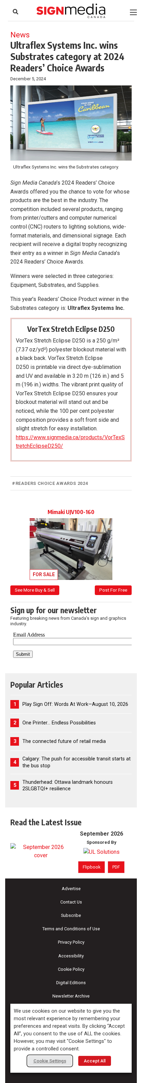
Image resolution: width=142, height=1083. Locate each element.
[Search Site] (15, 11)
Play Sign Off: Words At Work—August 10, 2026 (75, 704)
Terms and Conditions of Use (71, 928)
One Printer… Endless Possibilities (59, 723)
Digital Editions (71, 982)
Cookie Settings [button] (49, 1060)
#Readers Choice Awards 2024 (50, 483)
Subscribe (71, 915)
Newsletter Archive (71, 996)
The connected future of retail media (64, 741)
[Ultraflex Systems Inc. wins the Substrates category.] (71, 123)
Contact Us (71, 902)
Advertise (71, 888)
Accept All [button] (94, 1060)
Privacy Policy (71, 942)
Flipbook (91, 867)
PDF (116, 867)
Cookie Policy (71, 969)
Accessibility (71, 955)
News (20, 34)
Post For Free (113, 590)
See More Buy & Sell (35, 590)
